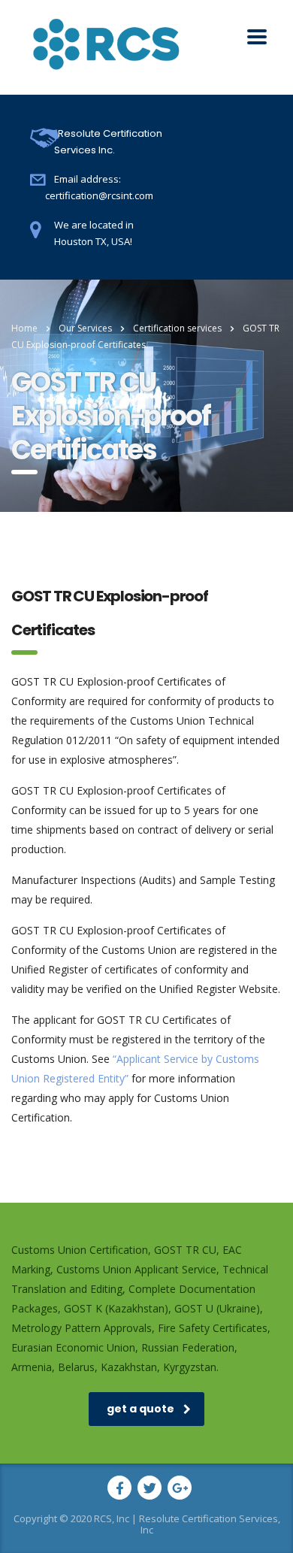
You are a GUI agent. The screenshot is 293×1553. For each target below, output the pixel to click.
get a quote (140, 1408)
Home (24, 328)
